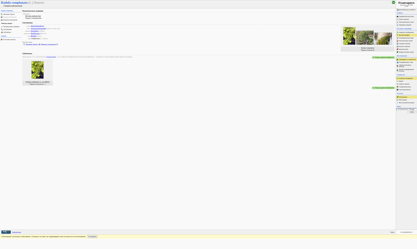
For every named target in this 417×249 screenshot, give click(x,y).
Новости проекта (404, 84)
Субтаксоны (7, 32)
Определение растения (406, 16)
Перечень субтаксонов (10, 20)
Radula (33, 36)
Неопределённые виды (406, 38)
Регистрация (403, 100)
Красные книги (403, 49)
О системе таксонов (9, 39)
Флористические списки (406, 52)
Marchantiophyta (37, 26)
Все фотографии (404, 35)
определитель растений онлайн (406, 4)
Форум (401, 81)
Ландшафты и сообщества (407, 59)
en (394, 2)
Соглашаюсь (92, 236)
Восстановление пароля (406, 102)
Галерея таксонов (404, 43)
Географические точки (406, 62)
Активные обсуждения (406, 78)
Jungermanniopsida (38, 28)
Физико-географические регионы (406, 70)
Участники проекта (405, 89)
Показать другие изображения (384, 57)
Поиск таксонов (404, 19)
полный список (51, 57)
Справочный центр (405, 87)
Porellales (34, 31)
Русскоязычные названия (11, 26)
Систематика (7, 29)
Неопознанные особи (406, 41)
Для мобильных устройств (407, 10)
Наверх (392, 232)
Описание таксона (9, 14)
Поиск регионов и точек (406, 22)
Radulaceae (35, 33)
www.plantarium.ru (406, 232)
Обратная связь (16, 232)
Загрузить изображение (406, 32)
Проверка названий (405, 25)
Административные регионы (405, 65)
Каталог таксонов (404, 46)
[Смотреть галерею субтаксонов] (37, 78)
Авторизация (403, 97)
